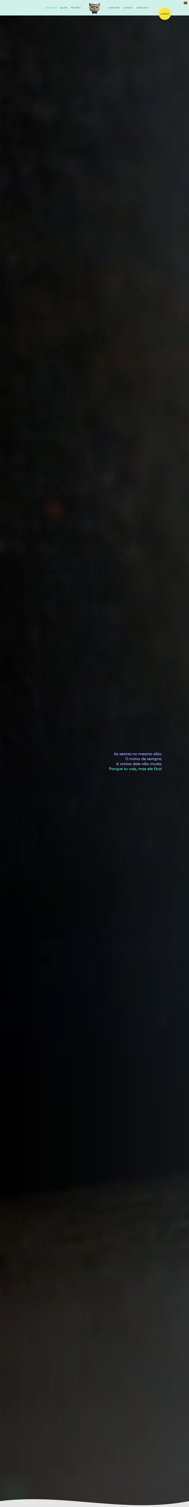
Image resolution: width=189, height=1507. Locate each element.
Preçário (76, 7)
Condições (114, 7)
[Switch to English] (185, 3)
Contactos (142, 7)
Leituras (128, 7)
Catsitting (51, 7)
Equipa (63, 7)
